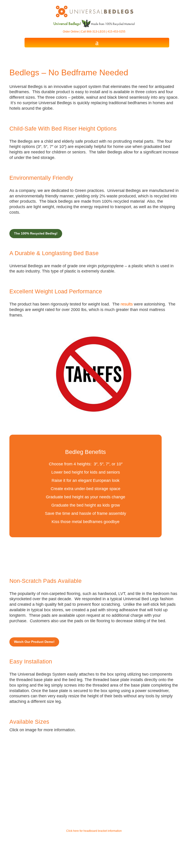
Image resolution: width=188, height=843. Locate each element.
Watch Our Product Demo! (34, 642)
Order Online (71, 31)
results (127, 304)
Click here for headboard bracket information (94, 830)
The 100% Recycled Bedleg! (36, 233)
